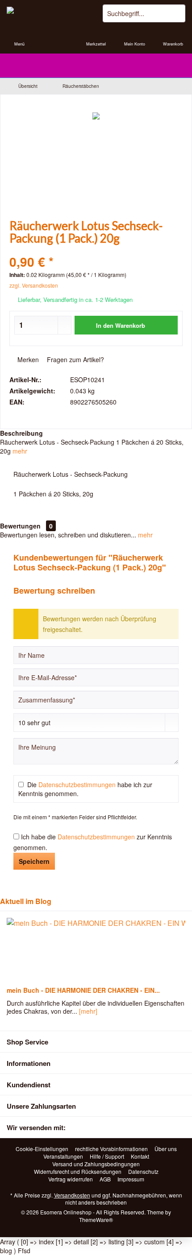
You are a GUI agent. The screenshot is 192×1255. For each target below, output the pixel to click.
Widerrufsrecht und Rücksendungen (77, 1171)
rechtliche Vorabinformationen (111, 1148)
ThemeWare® (96, 1219)
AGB (105, 1179)
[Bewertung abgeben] (96, 250)
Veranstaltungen (63, 1156)
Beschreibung (21, 433)
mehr (20, 450)
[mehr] (88, 1011)
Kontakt (140, 1156)
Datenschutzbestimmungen (77, 784)
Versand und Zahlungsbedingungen (96, 1164)
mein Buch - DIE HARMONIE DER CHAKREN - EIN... (83, 990)
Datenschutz (143, 1171)
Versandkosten (72, 1195)
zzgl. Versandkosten (33, 285)
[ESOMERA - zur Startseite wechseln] (48, 13)
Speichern (34, 861)
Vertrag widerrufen (70, 1179)
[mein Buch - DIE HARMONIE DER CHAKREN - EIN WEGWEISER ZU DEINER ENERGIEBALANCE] (96, 949)
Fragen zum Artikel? (74, 359)
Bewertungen (20, 525)
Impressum (130, 1179)
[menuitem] (19, 38)
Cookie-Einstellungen (42, 1148)
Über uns (165, 1148)
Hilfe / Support (107, 1156)
